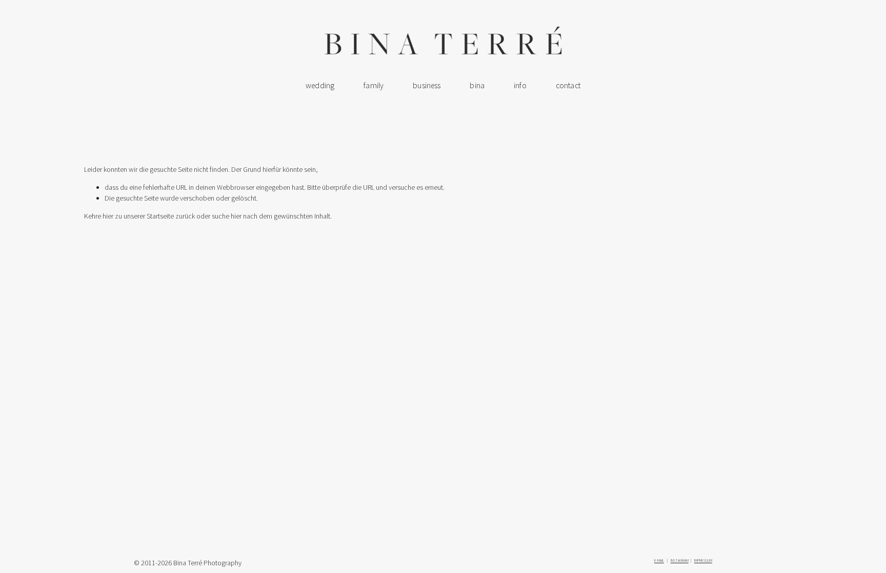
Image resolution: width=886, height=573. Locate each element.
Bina (477, 85)
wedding (320, 85)
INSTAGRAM (680, 560)
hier (108, 216)
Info (520, 85)
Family (374, 85)
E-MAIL (659, 560)
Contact (568, 85)
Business (426, 85)
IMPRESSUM (703, 560)
